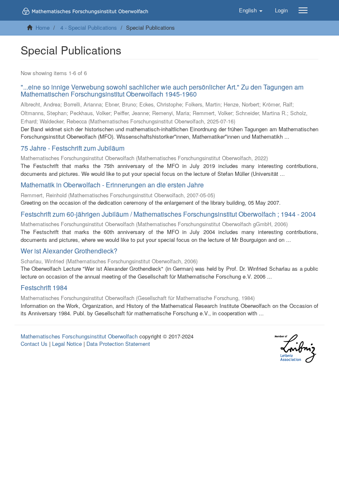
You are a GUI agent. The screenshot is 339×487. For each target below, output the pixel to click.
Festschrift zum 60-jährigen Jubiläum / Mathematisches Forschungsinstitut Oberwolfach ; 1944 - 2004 (168, 214)
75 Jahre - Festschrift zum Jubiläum (72, 148)
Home (43, 27)
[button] (251, 10)
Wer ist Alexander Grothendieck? (69, 250)
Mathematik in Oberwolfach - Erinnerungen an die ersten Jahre (112, 184)
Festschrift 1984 (44, 287)
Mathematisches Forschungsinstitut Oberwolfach (79, 336)
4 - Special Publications (88, 27)
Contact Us (34, 344)
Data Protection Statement (118, 344)
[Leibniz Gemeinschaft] (295, 348)
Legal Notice (67, 344)
